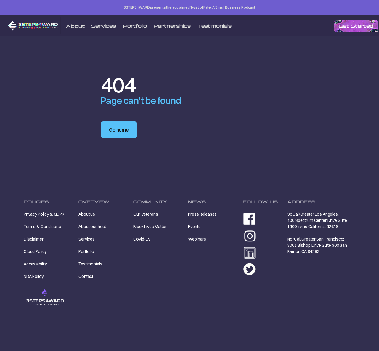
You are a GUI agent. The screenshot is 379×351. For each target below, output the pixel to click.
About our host (92, 226)
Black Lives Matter (149, 226)
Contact (85, 276)
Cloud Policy (35, 251)
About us (86, 214)
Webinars (197, 239)
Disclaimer (34, 239)
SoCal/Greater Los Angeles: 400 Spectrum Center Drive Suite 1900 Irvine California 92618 (317, 220)
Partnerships (172, 25)
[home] (41, 25)
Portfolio (135, 25)
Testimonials (215, 25)
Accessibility (35, 264)
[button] (75, 26)
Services (103, 25)
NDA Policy (34, 276)
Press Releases (202, 214)
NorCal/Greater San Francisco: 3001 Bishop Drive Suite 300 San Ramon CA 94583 (317, 245)
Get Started (356, 25)
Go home (119, 130)
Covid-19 (141, 239)
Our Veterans (145, 214)
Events (194, 226)
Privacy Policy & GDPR (44, 214)
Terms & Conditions (42, 226)
